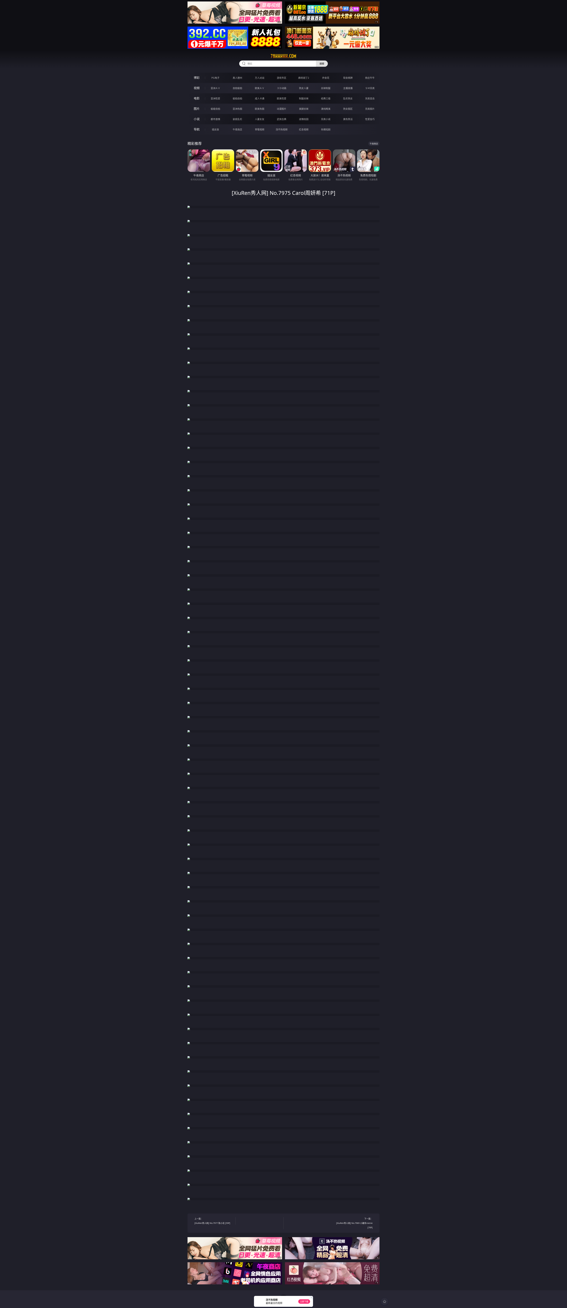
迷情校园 (303, 119)
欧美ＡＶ (259, 88)
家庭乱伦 (237, 119)
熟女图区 (348, 108)
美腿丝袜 (303, 108)
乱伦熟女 (348, 98)
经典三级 (325, 98)
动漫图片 (281, 108)
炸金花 (325, 77)
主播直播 (348, 88)
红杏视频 (303, 129)
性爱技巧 (370, 119)
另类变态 (370, 98)
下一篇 (354, 1223)
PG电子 (215, 77)
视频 (197, 88)
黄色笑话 (348, 119)
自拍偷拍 (237, 88)
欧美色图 (259, 108)
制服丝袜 (303, 98)
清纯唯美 (325, 108)
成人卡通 (259, 98)
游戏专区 (281, 77)
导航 (197, 129)
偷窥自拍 (215, 108)
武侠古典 (281, 119)
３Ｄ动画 (281, 88)
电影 (197, 98)
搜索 (322, 63)
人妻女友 (259, 119)
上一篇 (212, 1220)
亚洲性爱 (215, 98)
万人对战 (259, 77)
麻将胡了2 (303, 77)
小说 (197, 119)
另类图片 (370, 108)
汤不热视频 (281, 129)
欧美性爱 (281, 98)
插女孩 (215, 129)
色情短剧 (325, 129)
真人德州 (237, 77)
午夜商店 (237, 129)
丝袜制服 (325, 88)
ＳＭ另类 (370, 88)
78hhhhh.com (283, 56)
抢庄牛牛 (370, 77)
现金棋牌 (348, 77)
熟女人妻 (303, 88)
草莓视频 (259, 129)
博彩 (197, 78)
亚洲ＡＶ (215, 88)
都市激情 (215, 119)
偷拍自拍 (237, 98)
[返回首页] (384, 1301)
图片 (197, 109)
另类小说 (325, 119)
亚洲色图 (237, 108)
